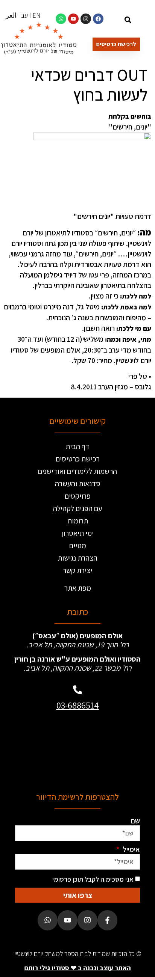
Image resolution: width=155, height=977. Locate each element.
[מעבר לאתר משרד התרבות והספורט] (107, 748)
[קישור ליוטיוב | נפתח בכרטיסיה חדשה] (73, 19)
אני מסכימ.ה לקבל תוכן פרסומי (93, 879)
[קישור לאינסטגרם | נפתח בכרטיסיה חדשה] (86, 19)
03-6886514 (77, 705)
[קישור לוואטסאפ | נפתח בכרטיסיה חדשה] (61, 19)
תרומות (77, 521)
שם (135, 820)
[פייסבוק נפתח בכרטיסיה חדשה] (107, 920)
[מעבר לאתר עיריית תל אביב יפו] (47, 748)
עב (24, 15)
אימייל (130, 849)
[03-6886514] (77, 689)
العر (11, 15)
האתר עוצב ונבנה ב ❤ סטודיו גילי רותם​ (77, 967)
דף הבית (77, 446)
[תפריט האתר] (143, 20)
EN (36, 15)
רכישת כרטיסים (78, 459)
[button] (128, 20)
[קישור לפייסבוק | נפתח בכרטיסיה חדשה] (98, 19)
